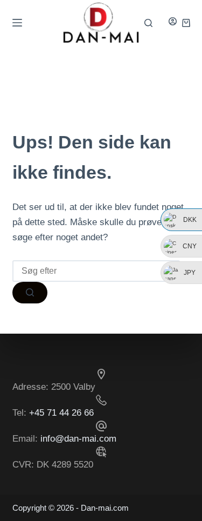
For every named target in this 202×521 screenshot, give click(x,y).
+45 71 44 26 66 (61, 413)
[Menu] (17, 23)
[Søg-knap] (29, 292)
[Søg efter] (148, 23)
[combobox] (96, 271)
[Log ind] (173, 22)
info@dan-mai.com (78, 439)
